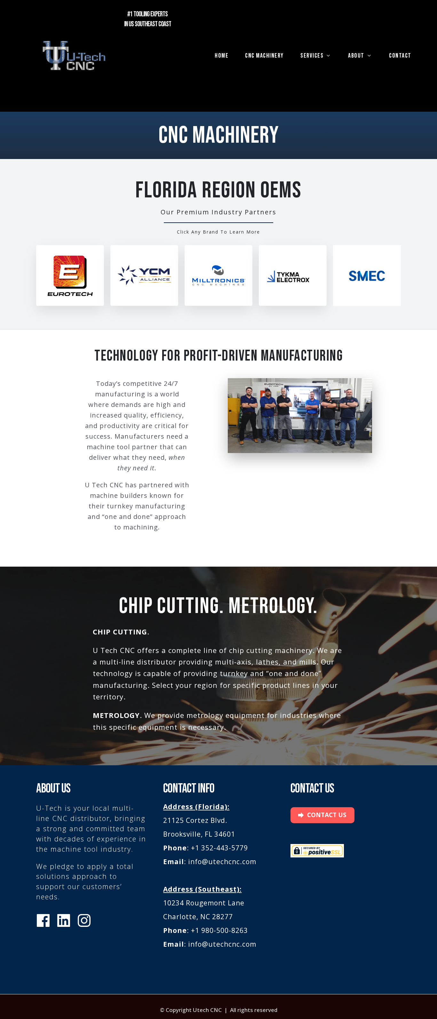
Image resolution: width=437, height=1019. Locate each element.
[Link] (43, 920)
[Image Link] (74, 56)
